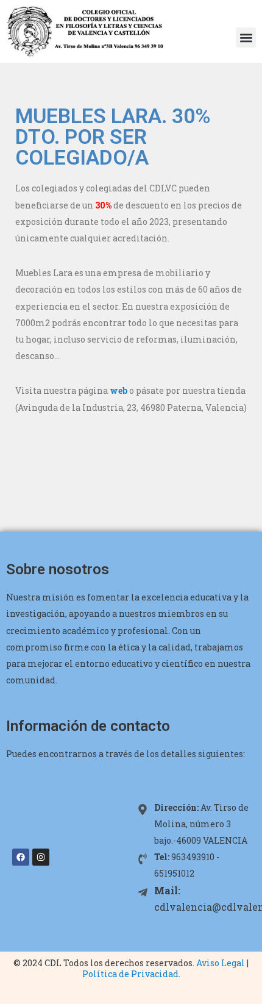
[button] (246, 37)
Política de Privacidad (130, 974)
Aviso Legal (220, 963)
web (118, 390)
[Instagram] (40, 857)
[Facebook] (20, 857)
